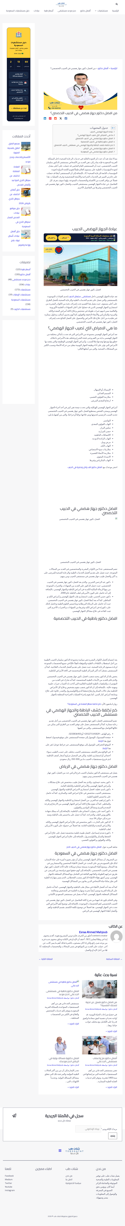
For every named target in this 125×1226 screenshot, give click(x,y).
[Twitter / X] (60, 118)
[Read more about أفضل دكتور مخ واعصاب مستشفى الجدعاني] (99, 1045)
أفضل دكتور (113, 1009)
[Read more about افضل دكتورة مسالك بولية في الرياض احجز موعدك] (61, 1045)
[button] (116, 4)
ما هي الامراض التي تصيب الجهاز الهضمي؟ (95, 135)
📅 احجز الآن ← (64, 237)
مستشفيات (25, 290)
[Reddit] (55, 118)
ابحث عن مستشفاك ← (18, 108)
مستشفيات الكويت (22, 309)
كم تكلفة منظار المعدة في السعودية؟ (84, 704)
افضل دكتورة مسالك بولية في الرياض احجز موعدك (64, 1060)
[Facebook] (66, 118)
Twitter (8, 1183)
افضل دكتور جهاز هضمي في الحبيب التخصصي (94, 138)
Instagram (10, 1190)
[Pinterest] (50, 118)
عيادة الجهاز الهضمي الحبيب (101, 131)
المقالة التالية (46, 959)
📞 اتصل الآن (51, 237)
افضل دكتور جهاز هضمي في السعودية (97, 151)
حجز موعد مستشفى (21, 279)
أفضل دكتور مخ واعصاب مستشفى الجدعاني (105, 1060)
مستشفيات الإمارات (21, 295)
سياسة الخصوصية (73, 1183)
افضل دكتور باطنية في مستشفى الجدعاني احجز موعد (62, 992)
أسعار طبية (25, 269)
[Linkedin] (45, 118)
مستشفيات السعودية (20, 300)
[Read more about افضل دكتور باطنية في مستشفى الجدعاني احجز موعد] (61, 983)
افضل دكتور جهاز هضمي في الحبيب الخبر (84, 847)
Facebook (9, 1176)
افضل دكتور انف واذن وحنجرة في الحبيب (85, 467)
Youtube (8, 1187)
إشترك (112, 1136)
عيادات (27, 284)
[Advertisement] (80, 41)
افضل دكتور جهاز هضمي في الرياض (98, 148)
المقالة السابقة (114, 959)
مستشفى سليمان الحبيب (79, 296)
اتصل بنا (69, 1179)
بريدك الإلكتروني (109, 1128)
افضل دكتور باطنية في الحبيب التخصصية (97, 141)
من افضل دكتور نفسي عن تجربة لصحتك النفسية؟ (101, 1003)
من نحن (69, 1176)
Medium (8, 1179)
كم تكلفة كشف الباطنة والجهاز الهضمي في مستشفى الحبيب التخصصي (83, 145)
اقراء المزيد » (111, 1031)
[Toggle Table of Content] (112, 128)
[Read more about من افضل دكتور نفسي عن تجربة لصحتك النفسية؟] (99, 989)
